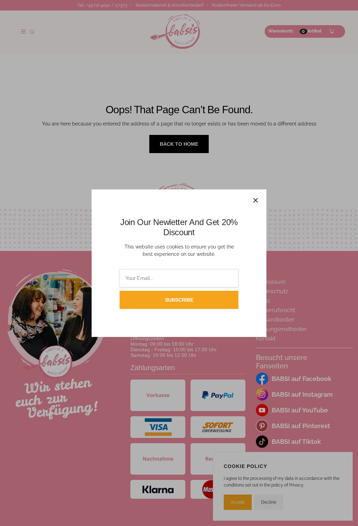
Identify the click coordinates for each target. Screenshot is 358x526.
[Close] (255, 200)
